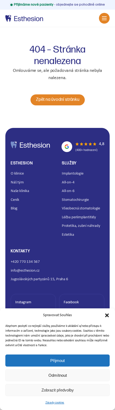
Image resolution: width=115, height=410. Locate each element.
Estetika (68, 235)
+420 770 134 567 (25, 262)
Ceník (15, 200)
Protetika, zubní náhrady (81, 226)
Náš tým (17, 182)
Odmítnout (57, 375)
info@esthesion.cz (25, 271)
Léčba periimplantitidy (79, 217)
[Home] (24, 18)
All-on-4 (68, 182)
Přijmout (57, 360)
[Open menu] (104, 18)
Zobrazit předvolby (57, 390)
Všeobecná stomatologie (81, 208)
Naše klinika (20, 191)
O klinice (17, 174)
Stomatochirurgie (75, 200)
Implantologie (72, 174)
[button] (107, 315)
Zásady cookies (54, 402)
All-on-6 (68, 191)
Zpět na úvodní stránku (57, 99)
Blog (14, 208)
